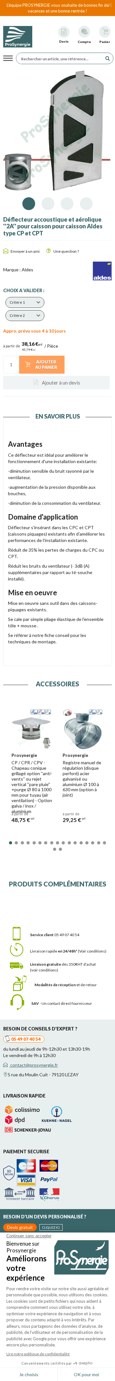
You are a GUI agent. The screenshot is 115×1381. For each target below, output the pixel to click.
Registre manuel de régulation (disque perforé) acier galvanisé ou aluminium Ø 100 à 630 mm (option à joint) (82, 779)
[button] (24, 302)
